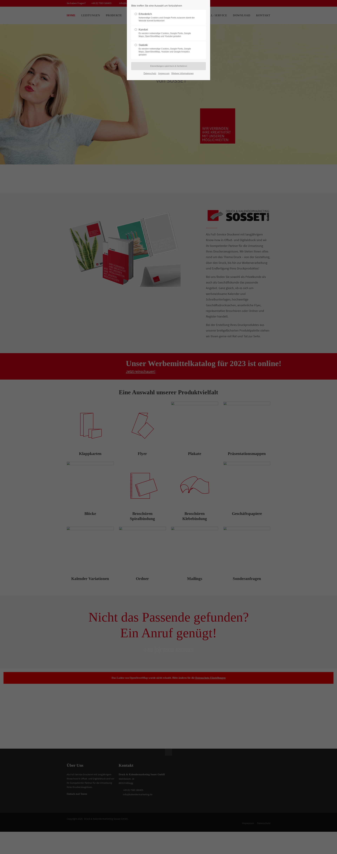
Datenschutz (150, 73)
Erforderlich (167, 17)
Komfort (165, 33)
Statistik (165, 49)
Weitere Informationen (182, 73)
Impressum (164, 73)
